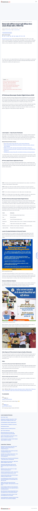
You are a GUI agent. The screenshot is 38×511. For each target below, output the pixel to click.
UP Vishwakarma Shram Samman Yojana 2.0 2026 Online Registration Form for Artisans (9, 495)
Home (3, 21)
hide (7, 79)
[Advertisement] (19, 10)
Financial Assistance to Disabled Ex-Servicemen (9, 424)
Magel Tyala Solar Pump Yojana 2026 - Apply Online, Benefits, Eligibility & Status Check (9, 462)
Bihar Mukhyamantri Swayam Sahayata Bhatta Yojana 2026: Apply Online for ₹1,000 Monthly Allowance (9, 492)
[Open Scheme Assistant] (37, 255)
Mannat (5, 404)
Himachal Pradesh (7, 21)
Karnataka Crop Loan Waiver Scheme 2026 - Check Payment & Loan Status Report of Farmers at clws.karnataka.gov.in (9, 455)
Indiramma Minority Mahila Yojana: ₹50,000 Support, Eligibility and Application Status (9, 476)
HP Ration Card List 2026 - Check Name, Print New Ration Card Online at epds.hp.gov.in (18, 147)
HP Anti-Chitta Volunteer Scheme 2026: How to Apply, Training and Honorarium (16, 143)
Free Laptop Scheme (16, 29)
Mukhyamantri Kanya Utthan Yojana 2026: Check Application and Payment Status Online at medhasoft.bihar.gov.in (9, 447)
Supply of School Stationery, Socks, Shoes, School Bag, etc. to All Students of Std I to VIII (9, 436)
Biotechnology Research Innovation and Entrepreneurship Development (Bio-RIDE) (8, 433)
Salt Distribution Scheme (5, 426)
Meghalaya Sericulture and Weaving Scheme (8, 428)
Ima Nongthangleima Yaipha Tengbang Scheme (8, 422)
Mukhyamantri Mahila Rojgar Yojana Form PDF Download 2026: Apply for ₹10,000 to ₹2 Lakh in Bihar (9, 465)
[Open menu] (36, 2)
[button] (7, 33)
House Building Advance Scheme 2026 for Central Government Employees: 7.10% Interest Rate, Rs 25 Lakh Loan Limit (9, 479)
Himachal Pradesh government (7, 38)
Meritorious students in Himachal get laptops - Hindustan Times (21, 389)
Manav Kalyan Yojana (4, 417)
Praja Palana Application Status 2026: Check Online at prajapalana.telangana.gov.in (9, 451)
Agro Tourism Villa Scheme (5, 430)
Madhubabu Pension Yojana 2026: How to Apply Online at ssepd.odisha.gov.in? (9, 469)
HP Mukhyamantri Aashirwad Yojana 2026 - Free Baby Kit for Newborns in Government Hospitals (19, 151)
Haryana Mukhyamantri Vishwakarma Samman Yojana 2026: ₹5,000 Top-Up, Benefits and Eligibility (9, 498)
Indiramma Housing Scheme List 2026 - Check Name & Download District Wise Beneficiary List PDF (9, 472)
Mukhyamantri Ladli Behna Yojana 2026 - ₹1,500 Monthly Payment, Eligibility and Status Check (9, 420)
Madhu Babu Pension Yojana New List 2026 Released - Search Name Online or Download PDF (9, 459)
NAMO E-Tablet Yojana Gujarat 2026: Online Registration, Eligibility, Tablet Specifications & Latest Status (9, 483)
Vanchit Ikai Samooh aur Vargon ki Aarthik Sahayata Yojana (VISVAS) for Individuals (9, 439)
